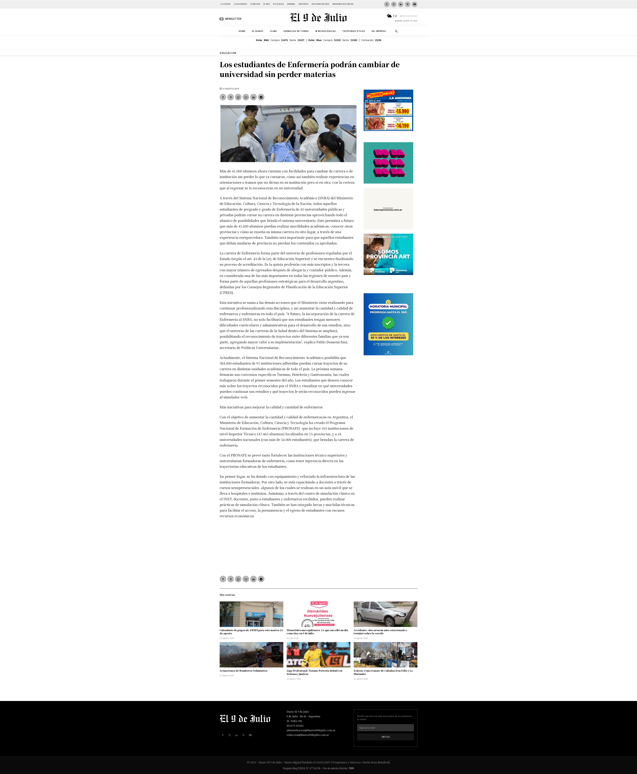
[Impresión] (253, 97)
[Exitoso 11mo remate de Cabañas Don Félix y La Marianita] (385, 655)
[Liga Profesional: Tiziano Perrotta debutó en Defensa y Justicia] (318, 655)
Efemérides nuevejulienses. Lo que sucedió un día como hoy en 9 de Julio (317, 631)
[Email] (246, 97)
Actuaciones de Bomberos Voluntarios (243, 670)
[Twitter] (407, 4)
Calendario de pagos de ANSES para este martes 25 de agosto (251, 631)
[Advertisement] (288, 546)
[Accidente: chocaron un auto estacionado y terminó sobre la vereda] (385, 614)
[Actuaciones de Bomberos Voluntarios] (251, 655)
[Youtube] (414, 4)
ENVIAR (386, 736)
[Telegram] (261, 97)
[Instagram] (394, 4)
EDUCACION (228, 53)
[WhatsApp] (238, 97)
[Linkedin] (401, 4)
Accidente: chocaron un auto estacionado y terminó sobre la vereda (380, 631)
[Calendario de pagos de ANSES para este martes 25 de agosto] (251, 614)
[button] (396, 31)
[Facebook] (387, 4)
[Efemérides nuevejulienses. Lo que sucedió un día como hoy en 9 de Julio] (318, 614)
